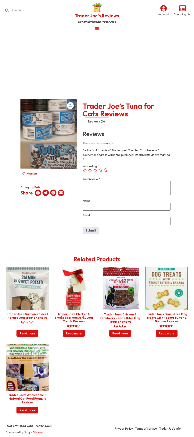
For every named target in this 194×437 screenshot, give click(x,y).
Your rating (91, 166)
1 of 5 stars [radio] (85, 170)
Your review (91, 178)
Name (87, 200)
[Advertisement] (97, 61)
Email (86, 215)
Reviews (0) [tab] (96, 121)
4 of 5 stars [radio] (100, 170)
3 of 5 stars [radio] (95, 170)
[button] (70, 105)
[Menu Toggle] (97, 28)
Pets (37, 187)
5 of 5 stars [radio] (105, 170)
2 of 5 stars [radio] (90, 170)
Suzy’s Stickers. (34, 432)
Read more (27, 333)
